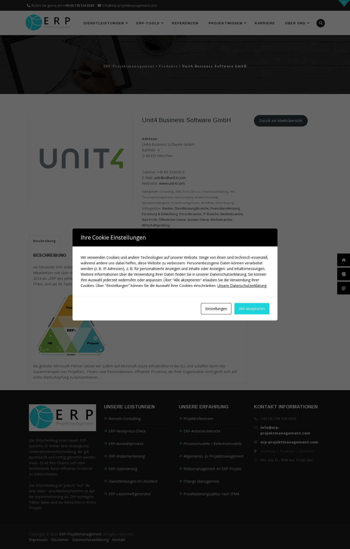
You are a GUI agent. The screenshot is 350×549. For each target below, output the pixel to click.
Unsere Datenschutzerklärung (241, 285)
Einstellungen (216, 308)
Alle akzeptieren (252, 308)
